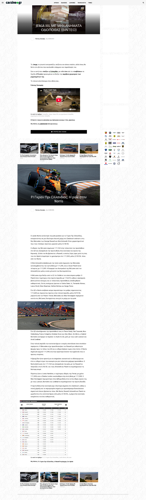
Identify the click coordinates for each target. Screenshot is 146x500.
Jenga (50, 114)
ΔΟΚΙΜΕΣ (72, 3)
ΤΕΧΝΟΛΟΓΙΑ (82, 3)
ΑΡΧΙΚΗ (56, 3)
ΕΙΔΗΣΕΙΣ (64, 3)
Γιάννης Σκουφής (40, 38)
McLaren (69, 457)
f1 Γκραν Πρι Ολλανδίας (51, 457)
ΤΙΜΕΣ (90, 3)
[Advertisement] (115, 79)
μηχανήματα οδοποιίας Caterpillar (40, 116)
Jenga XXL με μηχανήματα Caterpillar (62, 114)
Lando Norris (62, 457)
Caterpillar (45, 114)
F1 (43, 457)
